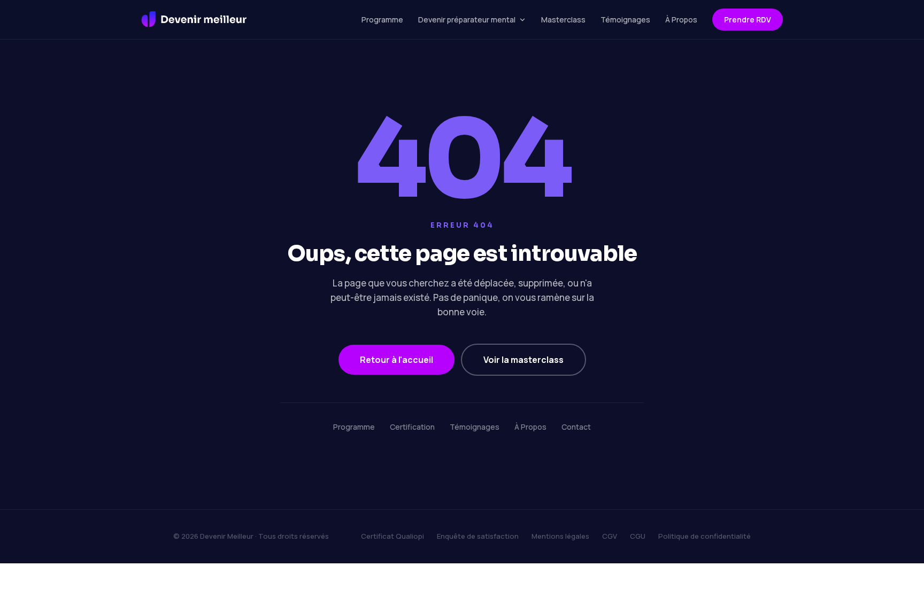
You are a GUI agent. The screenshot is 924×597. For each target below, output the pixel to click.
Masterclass (563, 19)
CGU (637, 536)
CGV (609, 536)
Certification (412, 427)
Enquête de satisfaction (478, 536)
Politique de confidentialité (704, 536)
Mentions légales (560, 536)
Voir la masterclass (523, 360)
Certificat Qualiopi (392, 536)
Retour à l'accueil (396, 360)
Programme (382, 19)
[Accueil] (194, 19)
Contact (576, 427)
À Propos (681, 19)
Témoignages (625, 19)
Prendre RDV (747, 19)
